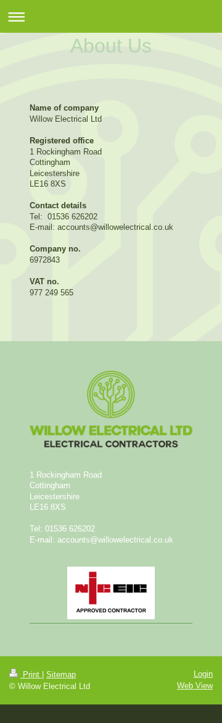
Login (203, 674)
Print (31, 674)
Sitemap (61, 674)
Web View (195, 685)
